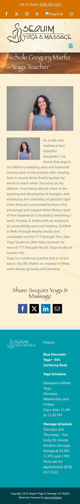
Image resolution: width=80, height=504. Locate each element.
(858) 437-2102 (50, 4)
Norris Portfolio (53, 497)
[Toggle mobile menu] (71, 45)
